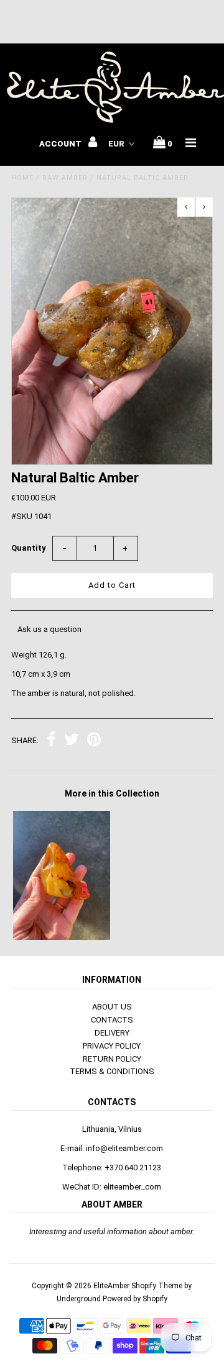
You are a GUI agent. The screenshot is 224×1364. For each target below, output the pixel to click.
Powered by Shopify (135, 1298)
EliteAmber (111, 1285)
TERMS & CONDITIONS (112, 1071)
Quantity (28, 548)
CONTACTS (112, 1019)
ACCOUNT (61, 143)
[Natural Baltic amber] (61, 937)
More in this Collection (112, 793)
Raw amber (65, 178)
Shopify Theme (156, 1285)
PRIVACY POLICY (112, 1045)
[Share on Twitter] (71, 741)
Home (22, 178)
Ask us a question (49, 629)
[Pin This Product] (94, 741)
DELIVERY (112, 1032)
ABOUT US (112, 1006)
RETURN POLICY (112, 1059)
